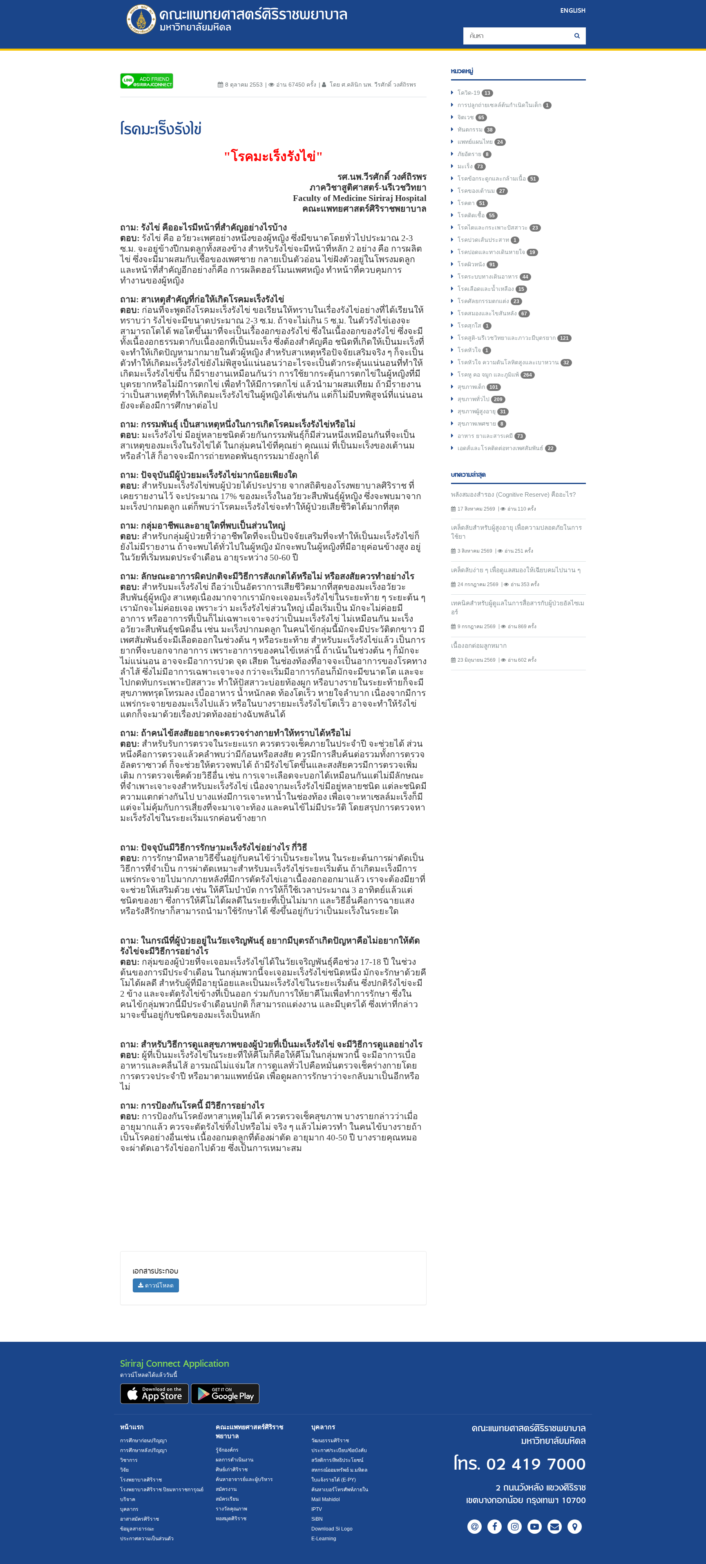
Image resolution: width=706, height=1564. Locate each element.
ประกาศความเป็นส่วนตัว (147, 1539)
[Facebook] (494, 1526)
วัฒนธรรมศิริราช (330, 1441)
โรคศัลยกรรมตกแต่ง (488, 301)
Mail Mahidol (325, 1499)
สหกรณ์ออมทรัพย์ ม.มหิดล (339, 1470)
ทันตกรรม (475, 129)
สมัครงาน (226, 1489)
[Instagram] (514, 1526)
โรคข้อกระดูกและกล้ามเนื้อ (497, 178)
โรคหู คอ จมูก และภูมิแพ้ (495, 374)
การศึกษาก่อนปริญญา (143, 1441)
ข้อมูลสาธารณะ (137, 1529)
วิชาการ (129, 1460)
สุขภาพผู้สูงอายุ (482, 411)
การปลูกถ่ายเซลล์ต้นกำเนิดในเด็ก (503, 105)
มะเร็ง (470, 166)
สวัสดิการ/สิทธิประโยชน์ (337, 1460)
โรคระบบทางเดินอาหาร (493, 276)
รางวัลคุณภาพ (231, 1509)
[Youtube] (534, 1526)
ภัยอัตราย (473, 154)
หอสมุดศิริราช (231, 1519)
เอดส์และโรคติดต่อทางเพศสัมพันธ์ (506, 448)
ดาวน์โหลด (158, 1285)
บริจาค (127, 1499)
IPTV (316, 1509)
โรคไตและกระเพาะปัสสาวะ (498, 227)
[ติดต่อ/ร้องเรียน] (554, 1526)
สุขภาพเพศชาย (480, 423)
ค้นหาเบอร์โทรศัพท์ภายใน (339, 1490)
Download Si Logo (332, 1529)
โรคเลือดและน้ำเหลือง (491, 289)
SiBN (317, 1519)
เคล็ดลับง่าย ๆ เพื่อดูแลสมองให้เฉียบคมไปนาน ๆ (516, 570)
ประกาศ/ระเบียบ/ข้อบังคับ (339, 1450)
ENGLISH (573, 10)
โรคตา (471, 203)
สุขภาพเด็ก (478, 387)
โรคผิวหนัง (476, 264)
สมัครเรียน (227, 1499)
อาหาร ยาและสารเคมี (490, 436)
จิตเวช (471, 117)
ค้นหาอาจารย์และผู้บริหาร (244, 1479)
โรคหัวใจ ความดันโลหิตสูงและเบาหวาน (513, 362)
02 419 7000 (536, 1464)
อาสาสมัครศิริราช (139, 1519)
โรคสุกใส (473, 325)
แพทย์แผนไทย (480, 141)
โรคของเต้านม (481, 190)
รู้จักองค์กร (227, 1450)
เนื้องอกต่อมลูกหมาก (479, 645)
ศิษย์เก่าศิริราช (232, 1470)
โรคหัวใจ (473, 350)
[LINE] (474, 1526)
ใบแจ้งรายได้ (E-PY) (333, 1480)
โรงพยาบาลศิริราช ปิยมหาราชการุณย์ (161, 1490)
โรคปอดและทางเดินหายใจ (496, 252)
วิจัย (124, 1470)
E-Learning (323, 1539)
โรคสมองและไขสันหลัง (492, 313)
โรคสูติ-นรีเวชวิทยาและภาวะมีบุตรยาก (513, 338)
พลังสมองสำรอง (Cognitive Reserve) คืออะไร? (513, 494)
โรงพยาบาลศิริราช (141, 1480)
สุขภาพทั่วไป (480, 399)
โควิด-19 (474, 92)
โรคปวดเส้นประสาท (487, 239)
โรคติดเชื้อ (476, 215)
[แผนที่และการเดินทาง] (574, 1526)
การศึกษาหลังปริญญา (143, 1450)
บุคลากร (129, 1509)
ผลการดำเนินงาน (234, 1460)
